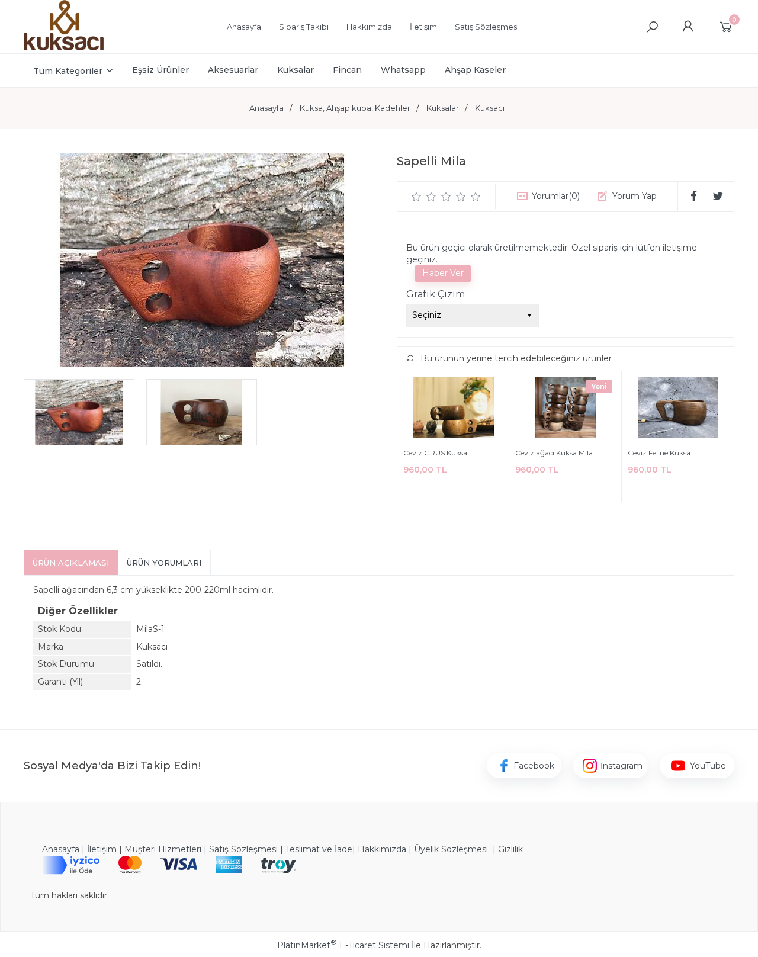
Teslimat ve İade (318, 849)
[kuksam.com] (64, 47)
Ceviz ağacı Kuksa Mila (554, 452)
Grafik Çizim (435, 294)
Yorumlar (556, 196)
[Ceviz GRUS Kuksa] (453, 409)
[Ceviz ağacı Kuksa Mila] (565, 409)
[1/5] (416, 197)
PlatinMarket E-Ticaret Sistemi (343, 945)
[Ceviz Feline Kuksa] (678, 409)
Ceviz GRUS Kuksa (435, 452)
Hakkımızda (382, 849)
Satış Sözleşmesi (243, 849)
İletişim (102, 849)
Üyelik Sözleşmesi (451, 849)
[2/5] (424, 197)
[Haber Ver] (443, 273)
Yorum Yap (634, 196)
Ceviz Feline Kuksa (659, 452)
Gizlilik (510, 849)
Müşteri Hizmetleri (162, 849)
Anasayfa (60, 849)
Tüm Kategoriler (67, 71)
